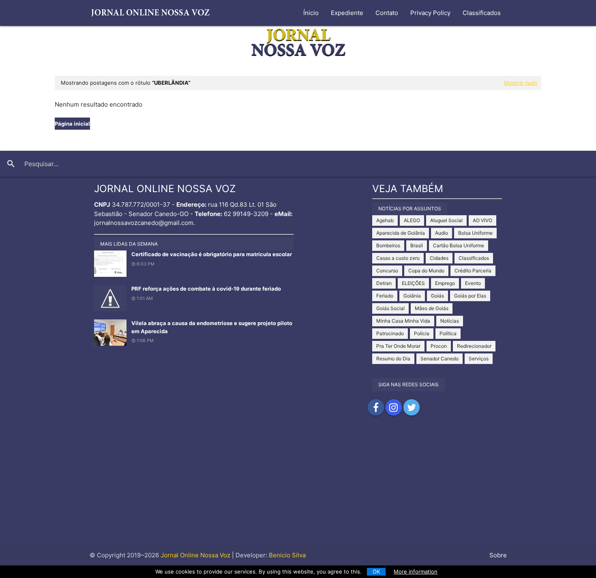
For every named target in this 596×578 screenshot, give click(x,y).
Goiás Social (390, 308)
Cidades (439, 258)
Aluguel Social (446, 220)
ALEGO (412, 220)
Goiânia (412, 296)
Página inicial (72, 123)
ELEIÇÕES (413, 283)
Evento (473, 283)
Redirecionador (474, 346)
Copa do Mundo (426, 271)
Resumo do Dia (393, 358)
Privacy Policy (430, 13)
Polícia (421, 333)
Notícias (449, 321)
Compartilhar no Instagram (394, 407)
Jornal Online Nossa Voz (194, 555)
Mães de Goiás (431, 308)
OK (376, 571)
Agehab (385, 220)
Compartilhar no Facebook (376, 407)
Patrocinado (390, 333)
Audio (441, 233)
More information (415, 571)
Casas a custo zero (398, 258)
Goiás (437, 296)
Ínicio (311, 13)
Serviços (479, 358)
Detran (384, 283)
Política (448, 333)
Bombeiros (388, 245)
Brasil (416, 245)
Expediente (347, 13)
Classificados (482, 13)
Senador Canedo (439, 358)
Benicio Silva (287, 555)
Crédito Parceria (473, 271)
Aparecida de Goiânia (400, 233)
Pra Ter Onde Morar (398, 346)
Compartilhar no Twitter (411, 407)
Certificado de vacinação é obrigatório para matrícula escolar (211, 254)
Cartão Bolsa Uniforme (458, 245)
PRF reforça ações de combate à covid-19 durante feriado (206, 288)
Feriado (384, 296)
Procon (439, 346)
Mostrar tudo (520, 82)
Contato (386, 13)
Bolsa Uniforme (475, 233)
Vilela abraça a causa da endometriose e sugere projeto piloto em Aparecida (211, 327)
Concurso (387, 271)
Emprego (445, 283)
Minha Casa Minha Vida (403, 321)
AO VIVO (482, 220)
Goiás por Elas (470, 296)
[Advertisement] (298, 488)
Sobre (498, 555)
